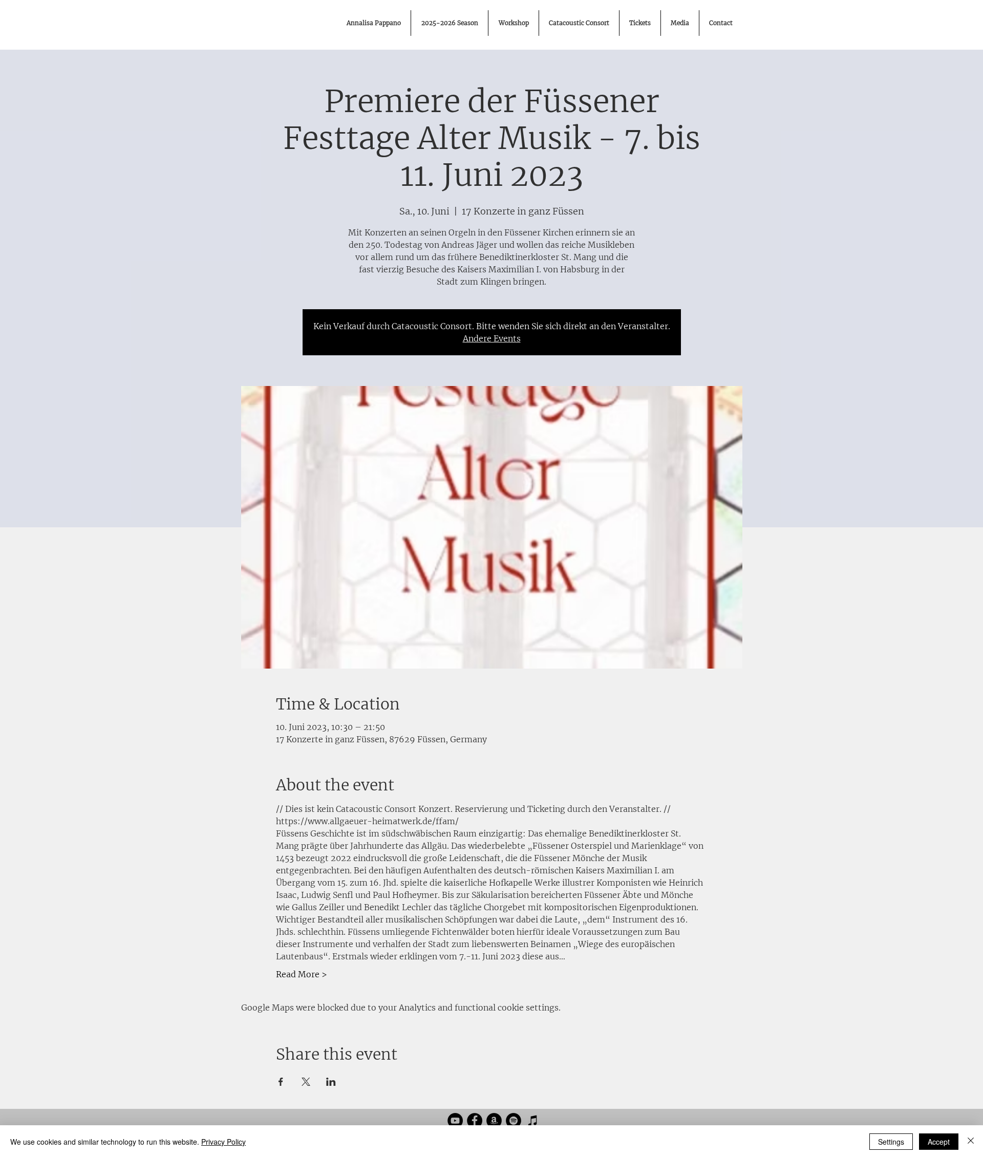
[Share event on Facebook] (281, 1082)
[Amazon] (494, 1120)
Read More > (301, 974)
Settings (891, 1141)
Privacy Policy (223, 1141)
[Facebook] (474, 1120)
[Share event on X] (306, 1082)
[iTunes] (533, 1120)
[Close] (971, 1141)
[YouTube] (455, 1120)
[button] (679, 23)
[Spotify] (513, 1120)
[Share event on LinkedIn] (331, 1082)
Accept (939, 1141)
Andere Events (492, 338)
